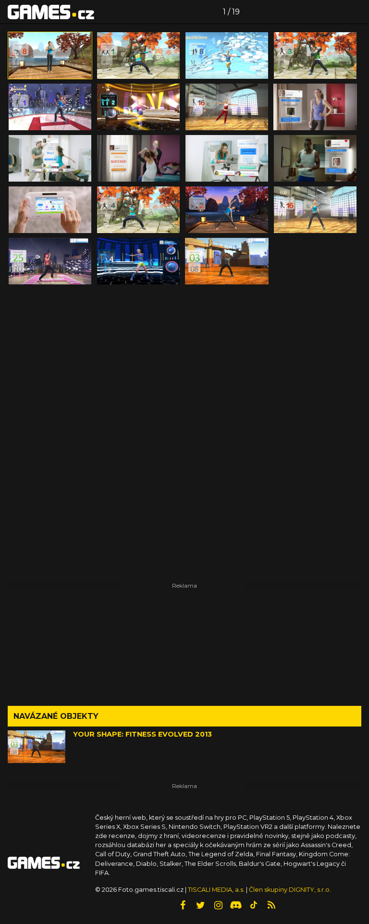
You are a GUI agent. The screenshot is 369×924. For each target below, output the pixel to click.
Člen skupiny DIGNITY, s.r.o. (290, 889)
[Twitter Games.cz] (200, 905)
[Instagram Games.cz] (218, 905)
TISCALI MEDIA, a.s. (216, 889)
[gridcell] (50, 55)
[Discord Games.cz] (236, 905)
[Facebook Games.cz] (182, 905)
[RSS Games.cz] (271, 905)
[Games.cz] (51, 11)
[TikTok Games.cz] (253, 905)
